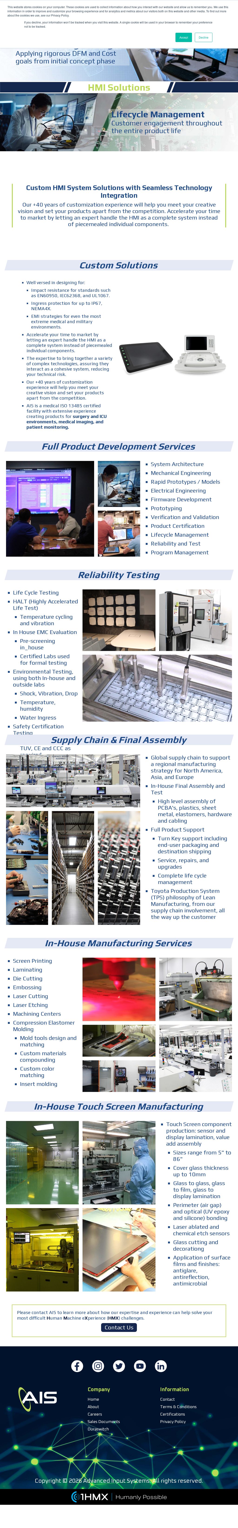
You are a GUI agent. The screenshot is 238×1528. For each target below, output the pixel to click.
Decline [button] (203, 37)
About (93, 1407)
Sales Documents (104, 1422)
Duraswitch (98, 1429)
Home (93, 1399)
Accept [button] (183, 37)
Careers (95, 1414)
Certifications (172, 1414)
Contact (167, 1399)
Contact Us (119, 1327)
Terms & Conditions (178, 1407)
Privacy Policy (173, 1422)
